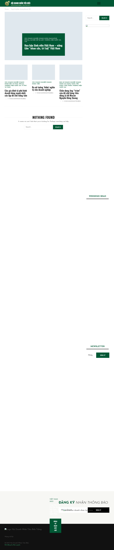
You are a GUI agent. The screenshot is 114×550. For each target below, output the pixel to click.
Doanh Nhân (43, 38)
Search (58, 127)
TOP (25, 41)
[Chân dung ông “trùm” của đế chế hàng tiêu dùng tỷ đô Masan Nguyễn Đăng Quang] (70, 72)
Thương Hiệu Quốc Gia (53, 40)
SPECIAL (27, 40)
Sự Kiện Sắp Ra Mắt (37, 40)
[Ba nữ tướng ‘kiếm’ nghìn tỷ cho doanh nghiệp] (43, 72)
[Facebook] (20, 537)
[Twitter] (25, 537)
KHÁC (16, 84)
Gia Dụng (67, 84)
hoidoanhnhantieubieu (17, 98)
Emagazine (53, 38)
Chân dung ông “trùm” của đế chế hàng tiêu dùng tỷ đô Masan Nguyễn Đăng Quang (69, 94)
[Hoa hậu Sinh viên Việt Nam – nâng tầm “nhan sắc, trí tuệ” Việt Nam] (97, 210)
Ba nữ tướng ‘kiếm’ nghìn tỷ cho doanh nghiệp (43, 88)
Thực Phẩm (68, 85)
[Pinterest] (30, 537)
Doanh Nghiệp (33, 38)
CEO (25, 38)
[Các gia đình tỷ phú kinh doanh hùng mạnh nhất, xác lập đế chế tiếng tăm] (16, 72)
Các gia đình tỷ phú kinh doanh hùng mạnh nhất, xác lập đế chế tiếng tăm (16, 93)
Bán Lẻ (61, 82)
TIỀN (38, 84)
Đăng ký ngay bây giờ (55, 525)
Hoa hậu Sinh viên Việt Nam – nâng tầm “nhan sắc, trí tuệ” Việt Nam (43, 46)
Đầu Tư (11, 84)
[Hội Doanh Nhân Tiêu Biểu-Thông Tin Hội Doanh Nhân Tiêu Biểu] (17, 3)
